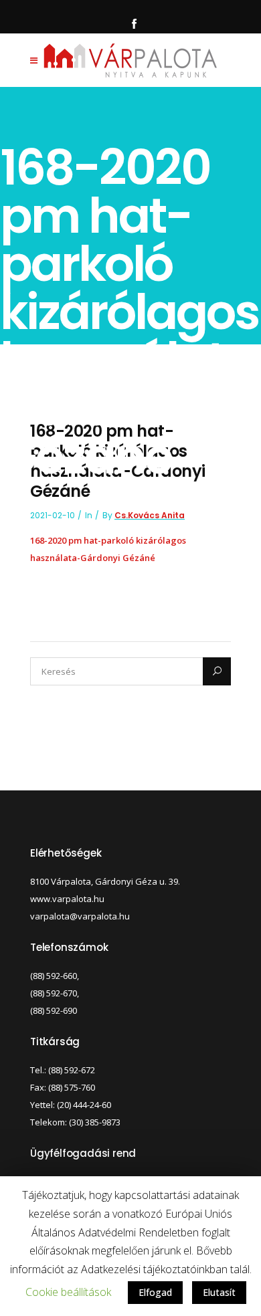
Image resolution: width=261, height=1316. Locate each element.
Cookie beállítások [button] (68, 1292)
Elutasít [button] (219, 1292)
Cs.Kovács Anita (149, 515)
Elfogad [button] (155, 1292)
